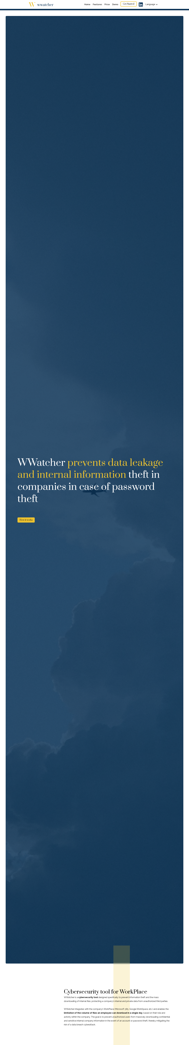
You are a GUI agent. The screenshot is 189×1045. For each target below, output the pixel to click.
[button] (151, 4)
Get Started (128, 4)
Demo (115, 4)
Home (87, 4)
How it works (26, 520)
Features (97, 4)
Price (107, 4)
